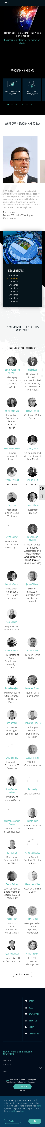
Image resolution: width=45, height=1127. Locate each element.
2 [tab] (12, 104)
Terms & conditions (30, 1095)
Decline (12, 1121)
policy (23, 1111)
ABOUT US (33, 1012)
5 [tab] (23, 104)
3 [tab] (15, 104)
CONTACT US (34, 1025)
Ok (35, 1121)
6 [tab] (27, 104)
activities (13, 1111)
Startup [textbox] (6, 1059)
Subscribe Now (23, 1079)
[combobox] (22, 1059)
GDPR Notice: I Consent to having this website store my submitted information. (21, 1072)
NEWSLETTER (34, 1006)
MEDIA (31, 1019)
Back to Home (22, 966)
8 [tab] (34, 104)
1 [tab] (8, 104)
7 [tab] (31, 104)
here (39, 1105)
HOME (31, 993)
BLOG (31, 999)
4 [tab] (19, 104)
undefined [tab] (13, 266)
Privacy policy (12, 1095)
